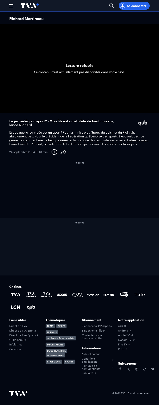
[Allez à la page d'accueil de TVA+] (30, 5)
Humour (52, 332)
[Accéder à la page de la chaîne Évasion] (93, 295)
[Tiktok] (145, 369)
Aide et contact (91, 354)
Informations (55, 344)
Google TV (124, 339)
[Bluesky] (153, 369)
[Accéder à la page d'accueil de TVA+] (18, 393)
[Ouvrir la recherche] (111, 5)
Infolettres (15, 344)
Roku (121, 349)
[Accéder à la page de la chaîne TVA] (15, 295)
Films (50, 326)
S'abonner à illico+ (93, 330)
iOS (120, 325)
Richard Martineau (26, 18)
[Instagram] (136, 369)
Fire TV (122, 344)
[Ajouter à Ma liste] (54, 152)
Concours (15, 349)
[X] (128, 369)
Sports (69, 361)
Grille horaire (17, 339)
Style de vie (53, 361)
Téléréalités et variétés (60, 338)
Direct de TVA (18, 325)
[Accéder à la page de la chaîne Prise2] (124, 295)
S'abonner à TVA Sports (97, 325)
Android (123, 330)
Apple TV (124, 335)
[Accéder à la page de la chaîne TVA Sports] (31, 295)
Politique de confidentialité (91, 367)
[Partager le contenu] (63, 152)
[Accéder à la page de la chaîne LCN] (15, 307)
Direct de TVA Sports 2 (23, 335)
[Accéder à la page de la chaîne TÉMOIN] (108, 295)
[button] (11, 5)
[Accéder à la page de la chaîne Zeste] (139, 295)
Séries (61, 326)
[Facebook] (120, 369)
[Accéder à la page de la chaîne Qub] (31, 307)
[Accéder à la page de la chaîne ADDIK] (62, 295)
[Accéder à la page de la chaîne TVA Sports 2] (46, 295)
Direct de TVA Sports (22, 330)
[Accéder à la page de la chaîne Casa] (77, 295)
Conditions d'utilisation (89, 360)
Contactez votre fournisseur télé (92, 337)
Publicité (87, 372)
